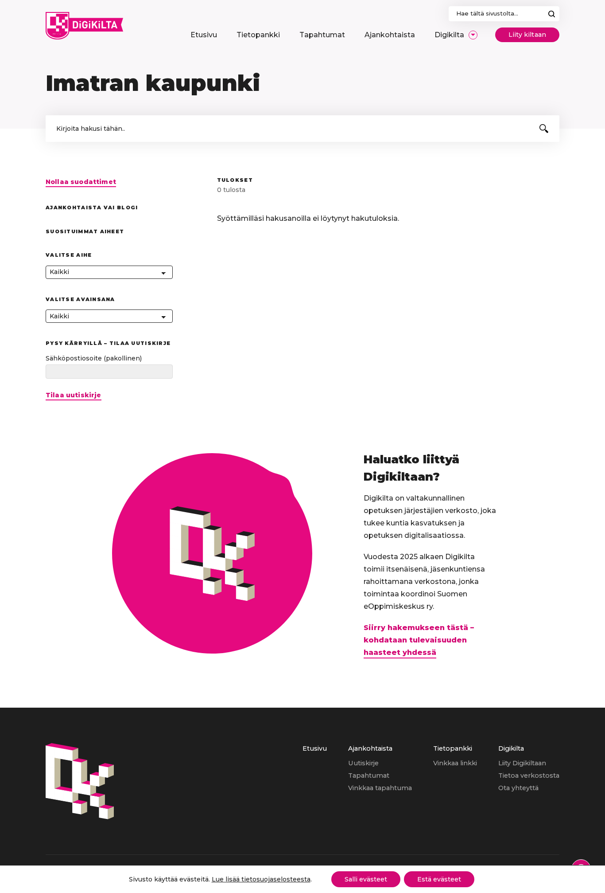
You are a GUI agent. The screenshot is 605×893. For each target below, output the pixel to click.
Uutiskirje (363, 763)
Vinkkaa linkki (455, 763)
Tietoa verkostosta (528, 775)
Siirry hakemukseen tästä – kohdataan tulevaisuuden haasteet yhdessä (419, 640)
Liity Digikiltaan (522, 763)
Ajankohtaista (370, 748)
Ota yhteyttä (518, 788)
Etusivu (314, 748)
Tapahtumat (368, 775)
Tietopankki (452, 748)
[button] (544, 128)
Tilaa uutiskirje (73, 395)
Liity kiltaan (527, 35)
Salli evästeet (366, 879)
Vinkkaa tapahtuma (380, 788)
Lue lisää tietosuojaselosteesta (261, 879)
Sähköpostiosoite (94, 358)
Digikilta (511, 748)
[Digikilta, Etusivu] (84, 25)
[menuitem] (204, 35)
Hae (551, 13)
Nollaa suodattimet (81, 182)
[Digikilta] (80, 817)
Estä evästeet (439, 879)
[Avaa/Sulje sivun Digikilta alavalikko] (473, 35)
